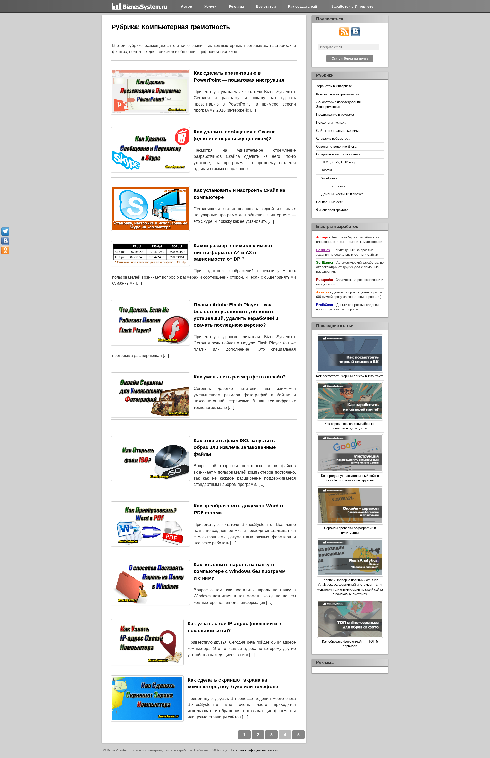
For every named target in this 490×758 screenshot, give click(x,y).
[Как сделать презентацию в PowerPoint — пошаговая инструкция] (150, 92)
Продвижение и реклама (335, 114)
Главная (140, 6)
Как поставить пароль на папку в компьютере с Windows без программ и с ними (240, 571)
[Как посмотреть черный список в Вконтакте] (350, 354)
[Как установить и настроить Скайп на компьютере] (150, 209)
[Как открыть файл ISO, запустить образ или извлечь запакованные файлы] (150, 459)
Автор (186, 6)
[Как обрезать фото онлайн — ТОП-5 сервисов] (350, 619)
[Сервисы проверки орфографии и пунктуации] (350, 506)
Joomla (326, 170)
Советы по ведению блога (336, 146)
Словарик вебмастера (333, 138)
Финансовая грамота (332, 210)
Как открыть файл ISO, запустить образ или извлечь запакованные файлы (235, 447)
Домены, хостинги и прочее (342, 194)
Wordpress (329, 178)
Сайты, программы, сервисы (338, 131)
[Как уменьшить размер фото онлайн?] (150, 395)
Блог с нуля (335, 186)
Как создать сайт (303, 6)
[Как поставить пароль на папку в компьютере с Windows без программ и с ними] (150, 583)
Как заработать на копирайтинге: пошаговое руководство (350, 426)
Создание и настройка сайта (338, 154)
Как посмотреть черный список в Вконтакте (350, 376)
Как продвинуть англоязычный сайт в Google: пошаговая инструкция (350, 478)
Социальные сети (329, 202)
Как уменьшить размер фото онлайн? (240, 377)
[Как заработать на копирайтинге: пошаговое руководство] (350, 402)
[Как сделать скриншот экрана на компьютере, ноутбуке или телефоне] (147, 699)
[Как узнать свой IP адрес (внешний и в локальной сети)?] (147, 643)
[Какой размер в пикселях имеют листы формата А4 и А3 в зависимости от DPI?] (150, 254)
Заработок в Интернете (352, 6)
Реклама (236, 6)
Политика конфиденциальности (253, 750)
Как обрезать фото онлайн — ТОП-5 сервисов (350, 643)
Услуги (210, 6)
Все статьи (266, 6)
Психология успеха (331, 122)
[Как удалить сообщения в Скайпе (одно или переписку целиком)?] (150, 150)
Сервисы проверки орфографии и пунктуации (350, 530)
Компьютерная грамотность (337, 94)
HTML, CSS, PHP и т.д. (339, 162)
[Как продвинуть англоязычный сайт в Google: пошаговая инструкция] (350, 454)
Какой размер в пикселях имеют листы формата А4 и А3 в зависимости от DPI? (233, 252)
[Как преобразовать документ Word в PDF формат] (150, 524)
